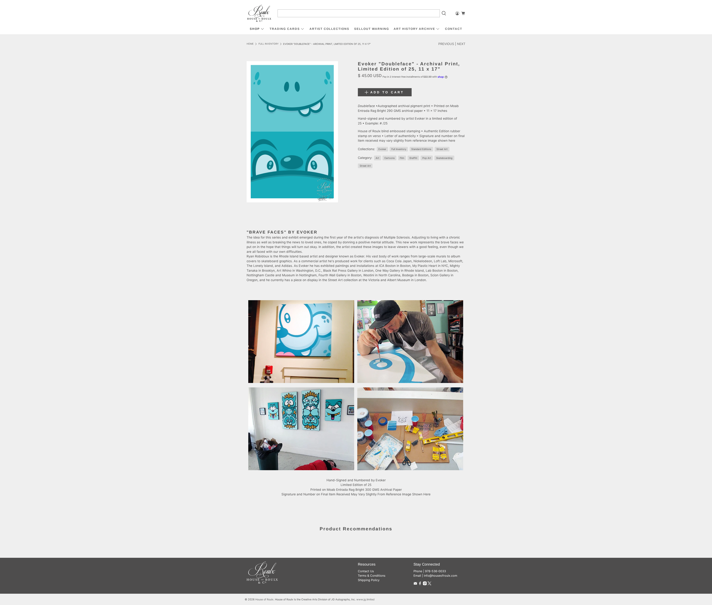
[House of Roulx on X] (429, 584)
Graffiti (413, 158)
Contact (453, 28)
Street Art (442, 149)
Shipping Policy (369, 580)
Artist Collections (329, 28)
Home (250, 44)
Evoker (382, 149)
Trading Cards (285, 28)
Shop (255, 28)
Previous (446, 44)
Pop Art (426, 158)
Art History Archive (414, 28)
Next (461, 44)
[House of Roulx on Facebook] (420, 584)
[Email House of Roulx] (415, 584)
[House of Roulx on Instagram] (425, 584)
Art (377, 158)
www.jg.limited (365, 599)
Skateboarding (444, 158)
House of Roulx (264, 599)
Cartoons (389, 158)
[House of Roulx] (259, 13)
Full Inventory (268, 44)
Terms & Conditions (371, 575)
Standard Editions (421, 149)
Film (402, 158)
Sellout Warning (371, 28)
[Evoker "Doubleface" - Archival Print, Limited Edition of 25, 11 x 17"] (292, 131)
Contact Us (366, 571)
